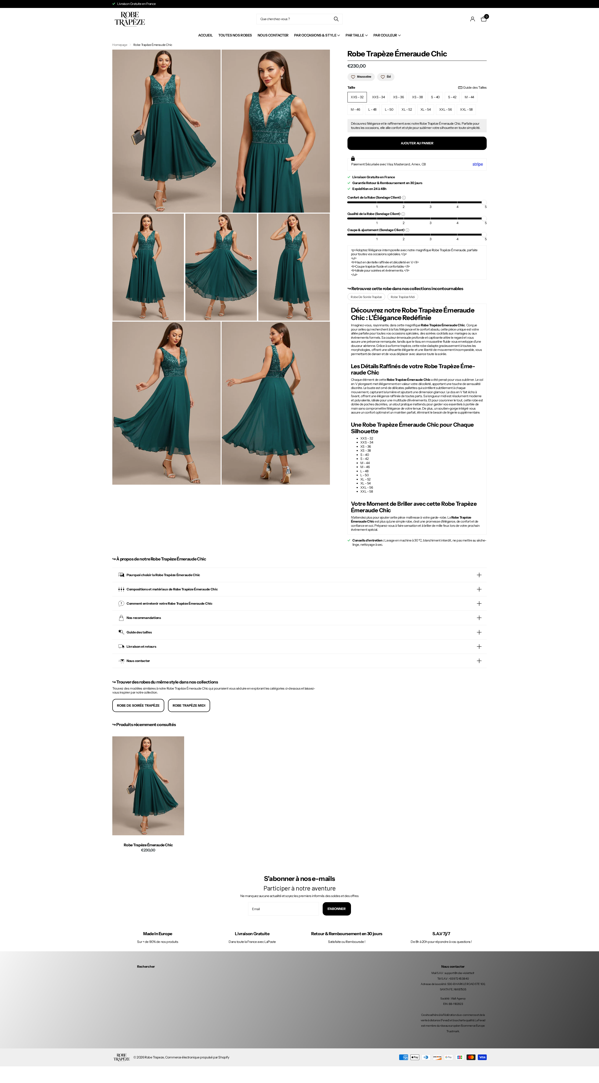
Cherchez (336, 19)
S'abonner (336, 909)
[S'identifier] (472, 19)
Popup (404, 197)
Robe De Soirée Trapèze (366, 297)
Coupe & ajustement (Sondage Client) (376, 230)
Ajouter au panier (417, 143)
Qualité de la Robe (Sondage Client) (374, 213)
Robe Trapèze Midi (403, 297)
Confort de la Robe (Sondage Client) (374, 197)
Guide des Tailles (475, 88)
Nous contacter (273, 35)
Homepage (119, 45)
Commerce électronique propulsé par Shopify (197, 1057)
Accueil (205, 35)
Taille (417, 88)
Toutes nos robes (235, 35)
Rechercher (146, 966)
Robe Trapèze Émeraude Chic (148, 845)
